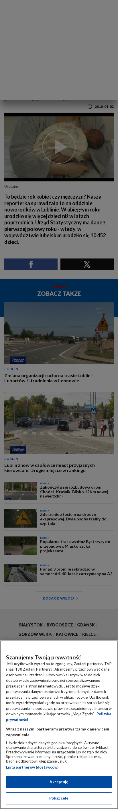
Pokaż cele (58, 798)
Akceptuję (59, 781)
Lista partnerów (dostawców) (32, 767)
